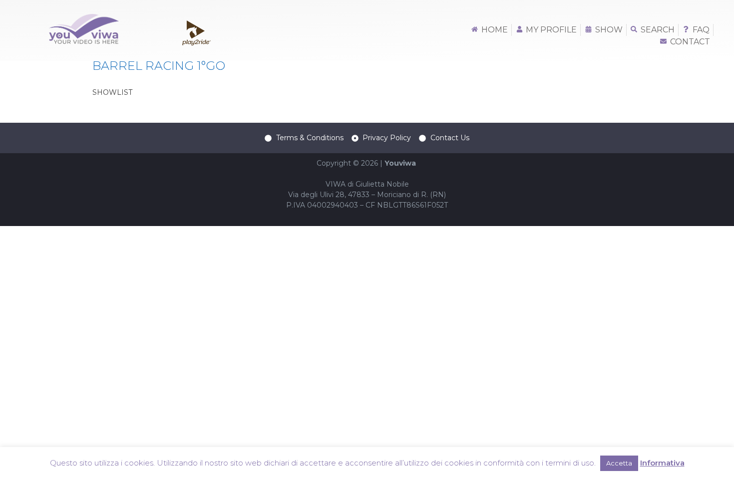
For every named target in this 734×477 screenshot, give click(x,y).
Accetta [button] (619, 463)
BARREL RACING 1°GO (158, 65)
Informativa (662, 463)
